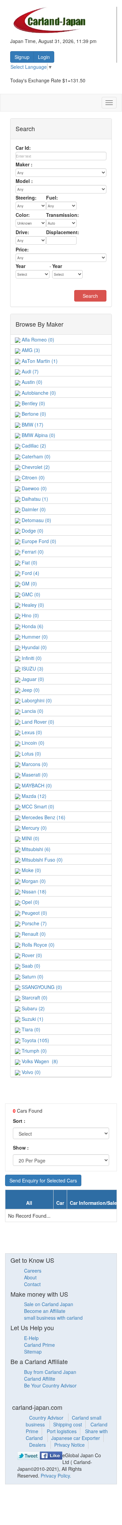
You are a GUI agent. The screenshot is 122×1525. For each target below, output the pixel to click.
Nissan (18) (33, 891)
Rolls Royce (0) (37, 944)
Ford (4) (29, 573)
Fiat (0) (28, 562)
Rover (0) (31, 955)
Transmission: (62, 214)
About (30, 1277)
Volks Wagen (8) (39, 1061)
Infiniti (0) (31, 658)
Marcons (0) (34, 764)
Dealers (38, 1444)
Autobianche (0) (38, 392)
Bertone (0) (33, 413)
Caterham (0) (35, 456)
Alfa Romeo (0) (37, 339)
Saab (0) (30, 965)
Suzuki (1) (31, 1018)
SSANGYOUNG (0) (41, 987)
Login (44, 57)
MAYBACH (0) (36, 785)
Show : (21, 1147)
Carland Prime (39, 1344)
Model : (24, 181)
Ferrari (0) (32, 551)
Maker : (24, 164)
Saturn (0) (31, 976)
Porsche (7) (33, 923)
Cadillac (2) (33, 445)
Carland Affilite (39, 1378)
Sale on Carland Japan (48, 1304)
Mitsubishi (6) (35, 849)
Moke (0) (30, 870)
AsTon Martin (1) (39, 360)
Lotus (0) (30, 753)
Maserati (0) (34, 774)
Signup (22, 57)
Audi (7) (29, 371)
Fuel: (52, 197)
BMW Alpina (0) (37, 435)
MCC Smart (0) (37, 806)
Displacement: (62, 232)
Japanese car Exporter (75, 1438)
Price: (22, 249)
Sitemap (33, 1351)
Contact (32, 1284)
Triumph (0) (33, 1050)
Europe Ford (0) (38, 541)
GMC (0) (30, 594)
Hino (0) (29, 615)
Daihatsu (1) (34, 498)
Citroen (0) (32, 477)
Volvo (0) (30, 1072)
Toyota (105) (34, 1040)
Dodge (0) (31, 530)
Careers (32, 1270)
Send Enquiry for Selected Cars (43, 1180)
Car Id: (23, 147)
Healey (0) (32, 604)
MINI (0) (29, 838)
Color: (23, 214)
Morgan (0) (33, 881)
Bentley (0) (32, 403)
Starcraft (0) (33, 997)
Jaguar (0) (32, 679)
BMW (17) (31, 424)
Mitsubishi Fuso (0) (41, 859)
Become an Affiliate (44, 1310)
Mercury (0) (33, 827)
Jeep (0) (30, 689)
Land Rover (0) (37, 721)
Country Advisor (47, 1417)
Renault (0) (33, 933)
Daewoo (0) (33, 488)
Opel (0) (29, 902)
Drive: (22, 232)
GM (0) (28, 583)
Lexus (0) (31, 732)
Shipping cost (67, 1424)
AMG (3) (30, 350)
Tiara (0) (30, 1029)
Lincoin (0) (32, 742)
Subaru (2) (32, 1008)
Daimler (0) (33, 509)
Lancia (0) (31, 710)
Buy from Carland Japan (50, 1371)
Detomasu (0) (35, 520)
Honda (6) (31, 626)
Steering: (26, 197)
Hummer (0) (34, 636)
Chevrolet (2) (35, 466)
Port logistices (62, 1431)
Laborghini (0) (36, 700)
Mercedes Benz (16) (42, 817)
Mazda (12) (33, 795)
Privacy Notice (69, 1444)
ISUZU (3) (31, 668)
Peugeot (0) (33, 912)
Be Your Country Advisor (50, 1385)
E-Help (31, 1338)
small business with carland (53, 1317)
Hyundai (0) (33, 647)
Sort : (19, 1120)
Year (20, 266)
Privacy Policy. (56, 1475)
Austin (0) (31, 381)
